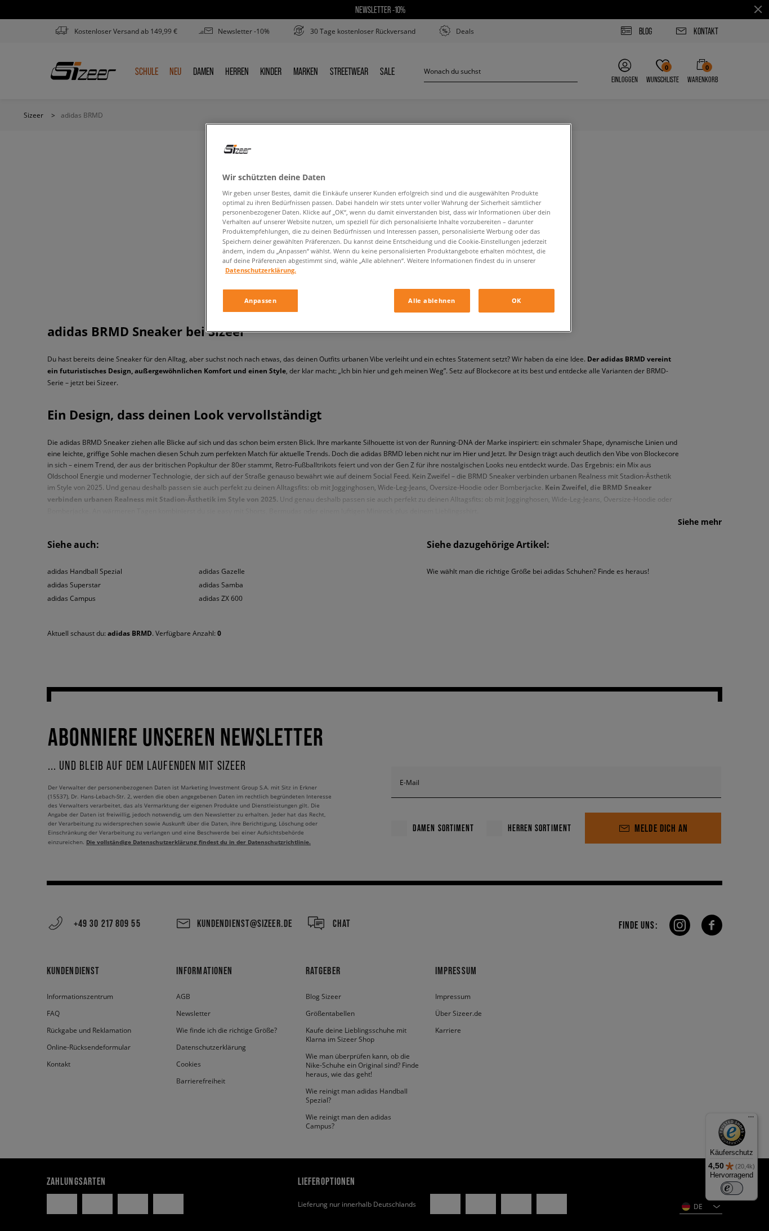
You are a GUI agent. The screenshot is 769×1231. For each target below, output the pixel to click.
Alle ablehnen (431, 300)
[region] (388, 227)
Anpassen (260, 300)
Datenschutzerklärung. (260, 270)
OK (516, 300)
